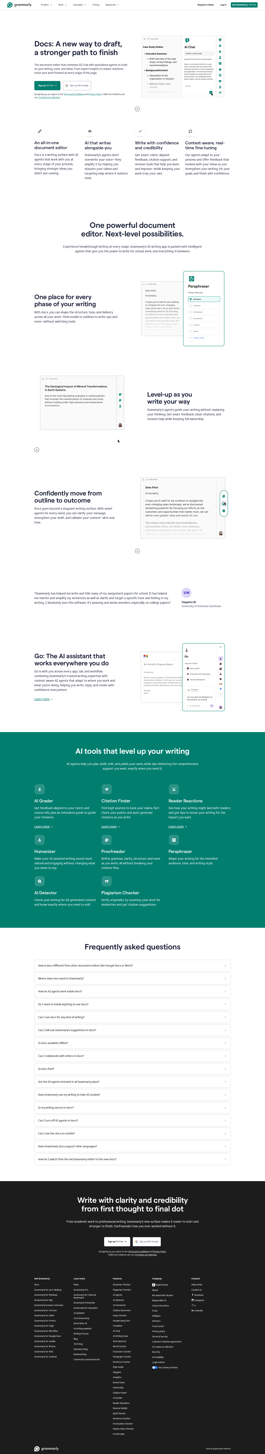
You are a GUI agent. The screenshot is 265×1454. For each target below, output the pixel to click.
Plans (76, 1284)
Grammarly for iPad (43, 1351)
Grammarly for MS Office (46, 1331)
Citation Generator (122, 1310)
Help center (197, 1284)
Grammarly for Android (45, 1356)
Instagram (199, 1300)
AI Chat (116, 1331)
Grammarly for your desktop (47, 1290)
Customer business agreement (166, 1341)
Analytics (117, 1377)
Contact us (196, 1290)
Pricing (96, 5)
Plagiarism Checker (122, 1290)
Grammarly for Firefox (45, 1320)
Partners (156, 1321)
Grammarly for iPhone (45, 1346)
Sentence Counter (121, 1362)
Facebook (198, 1295)
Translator (118, 1326)
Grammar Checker (122, 1284)
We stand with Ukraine (162, 1295)
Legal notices (158, 1362)
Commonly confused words (87, 1359)
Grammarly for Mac (43, 1300)
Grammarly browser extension (48, 1305)
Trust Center (158, 1326)
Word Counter (120, 1346)
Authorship (118, 1387)
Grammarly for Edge (44, 1326)
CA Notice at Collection (49, 97)
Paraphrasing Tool (121, 1320)
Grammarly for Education (86, 1308)
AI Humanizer (119, 1305)
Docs (36, 1284)
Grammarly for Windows (45, 1295)
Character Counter (122, 1351)
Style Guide (118, 1367)
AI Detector (118, 1300)
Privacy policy (158, 1331)
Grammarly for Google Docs (47, 1336)
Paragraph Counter (122, 1356)
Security (156, 1352)
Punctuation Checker (123, 1423)
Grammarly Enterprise (84, 1302)
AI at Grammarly (81, 1318)
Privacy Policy (95, 94)
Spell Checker (119, 1413)
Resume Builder (120, 1408)
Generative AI (80, 1323)
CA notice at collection (162, 1347)
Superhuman (162, 1285)
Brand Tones (119, 1382)
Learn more (42, 699)
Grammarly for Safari (44, 1315)
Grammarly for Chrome (45, 1310)
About (155, 1290)
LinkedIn (198, 1310)
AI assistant (79, 1313)
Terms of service (160, 1336)
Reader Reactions (121, 1403)
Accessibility (158, 1357)
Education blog (81, 1349)
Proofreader (119, 1434)
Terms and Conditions (74, 94)
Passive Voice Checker (123, 1429)
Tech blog (78, 1344)
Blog (76, 1339)
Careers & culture (160, 1305)
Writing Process (81, 1333)
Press (154, 1310)
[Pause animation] (137, 109)
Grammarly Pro (81, 1290)
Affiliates (156, 1316)
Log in (223, 5)
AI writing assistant (83, 1328)
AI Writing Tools (120, 1336)
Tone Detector (120, 1341)
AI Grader (118, 1398)
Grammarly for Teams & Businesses (85, 1296)
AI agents (117, 1295)
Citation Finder (120, 1393)
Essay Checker (120, 1315)
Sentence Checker (122, 1418)
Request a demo (206, 5)
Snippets (117, 1372)
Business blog (80, 1354)
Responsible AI (159, 1300)
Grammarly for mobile (44, 1341)
